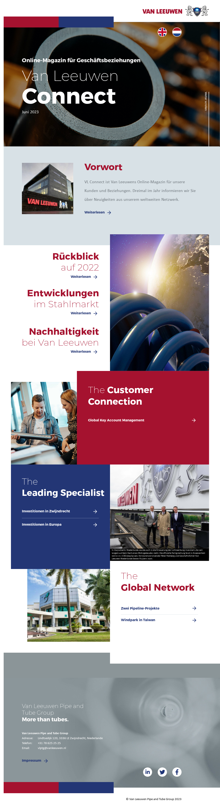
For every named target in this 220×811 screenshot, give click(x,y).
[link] (162, 32)
